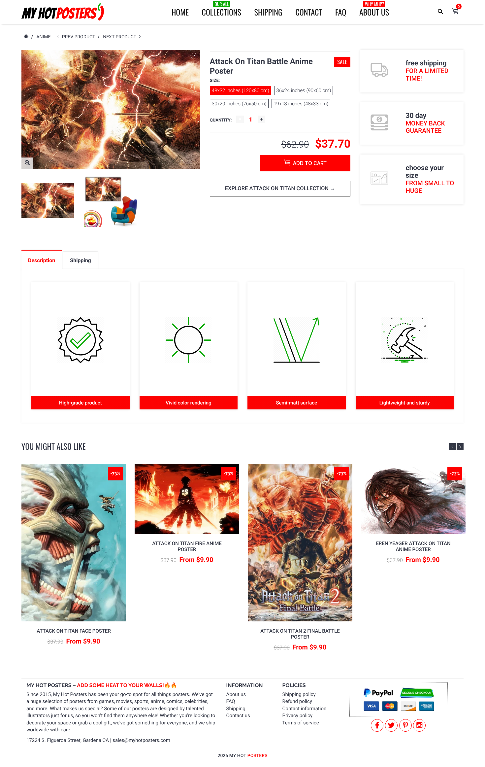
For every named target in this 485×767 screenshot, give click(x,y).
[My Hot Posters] (62, 12)
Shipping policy (299, 694)
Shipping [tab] (80, 260)
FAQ (340, 12)
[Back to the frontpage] (25, 37)
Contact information (304, 709)
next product (121, 37)
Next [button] (460, 446)
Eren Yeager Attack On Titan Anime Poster (413, 546)
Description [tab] (41, 260)
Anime (43, 37)
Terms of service (300, 723)
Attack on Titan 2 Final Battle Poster (300, 634)
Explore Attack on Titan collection (277, 189)
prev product (80, 37)
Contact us (238, 715)
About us (236, 694)
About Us (374, 9)
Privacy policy (297, 715)
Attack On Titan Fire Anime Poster (186, 546)
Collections (221, 9)
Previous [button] (452, 446)
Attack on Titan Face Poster (74, 631)
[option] (47, 200)
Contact (308, 12)
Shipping (268, 12)
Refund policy (297, 701)
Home (180, 12)
